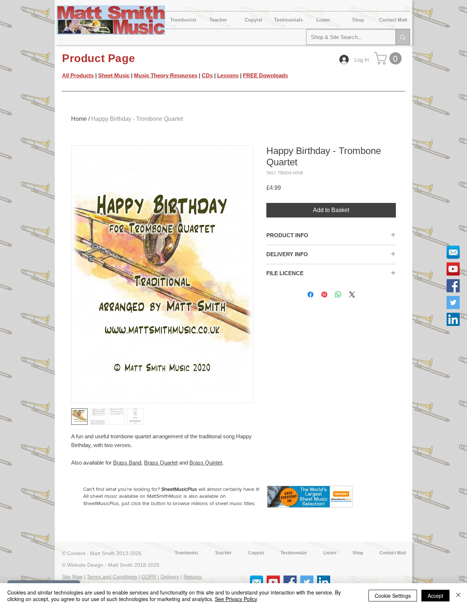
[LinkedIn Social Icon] (453, 319)
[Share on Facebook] (310, 294)
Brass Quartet (161, 462)
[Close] (458, 595)
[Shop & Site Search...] (402, 37)
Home (79, 119)
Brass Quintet (205, 462)
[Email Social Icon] (453, 252)
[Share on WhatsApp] (338, 294)
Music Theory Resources (165, 75)
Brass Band (127, 462)
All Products (78, 75)
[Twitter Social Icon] (453, 302)
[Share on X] (352, 294)
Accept (435, 595)
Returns (193, 577)
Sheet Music (114, 75)
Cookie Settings (393, 595)
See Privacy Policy (236, 599)
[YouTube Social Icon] (453, 269)
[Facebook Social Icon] (453, 285)
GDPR (149, 577)
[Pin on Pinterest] (324, 294)
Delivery (170, 577)
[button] (392, 20)
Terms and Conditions (112, 577)
